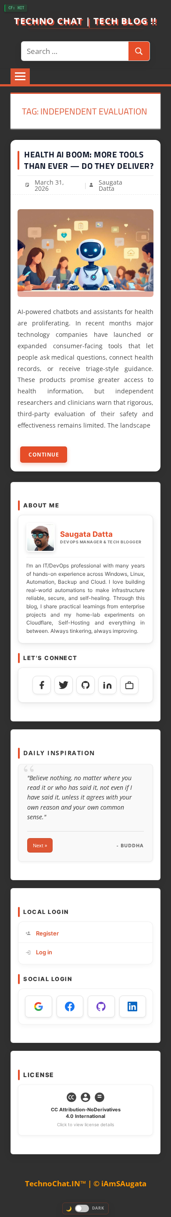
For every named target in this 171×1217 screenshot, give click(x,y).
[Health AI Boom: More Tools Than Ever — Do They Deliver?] (85, 253)
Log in (44, 952)
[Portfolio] (129, 685)
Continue (43, 454)
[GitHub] (85, 685)
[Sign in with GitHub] (101, 1006)
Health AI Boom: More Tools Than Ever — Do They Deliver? (88, 160)
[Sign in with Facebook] (70, 1006)
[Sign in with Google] (38, 1006)
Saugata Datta (110, 185)
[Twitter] (63, 685)
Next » (40, 845)
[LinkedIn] (107, 685)
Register (47, 933)
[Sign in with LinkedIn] (132, 1006)
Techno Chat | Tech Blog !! (85, 20)
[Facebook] (41, 685)
